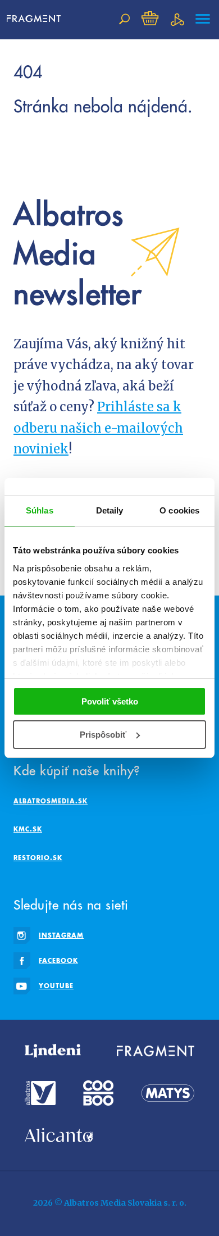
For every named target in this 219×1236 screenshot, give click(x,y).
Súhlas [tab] (39, 510)
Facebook (58, 960)
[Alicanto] (58, 1135)
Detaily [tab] (110, 510)
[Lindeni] (52, 1051)
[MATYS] (168, 1093)
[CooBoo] (98, 1093)
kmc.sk (27, 829)
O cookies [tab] (179, 510)
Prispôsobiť (103, 734)
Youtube (56, 985)
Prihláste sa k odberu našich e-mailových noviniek (98, 428)
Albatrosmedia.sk (50, 801)
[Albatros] (40, 1093)
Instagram (61, 935)
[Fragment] (156, 1051)
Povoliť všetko (109, 701)
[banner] (38, 19)
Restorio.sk (37, 857)
